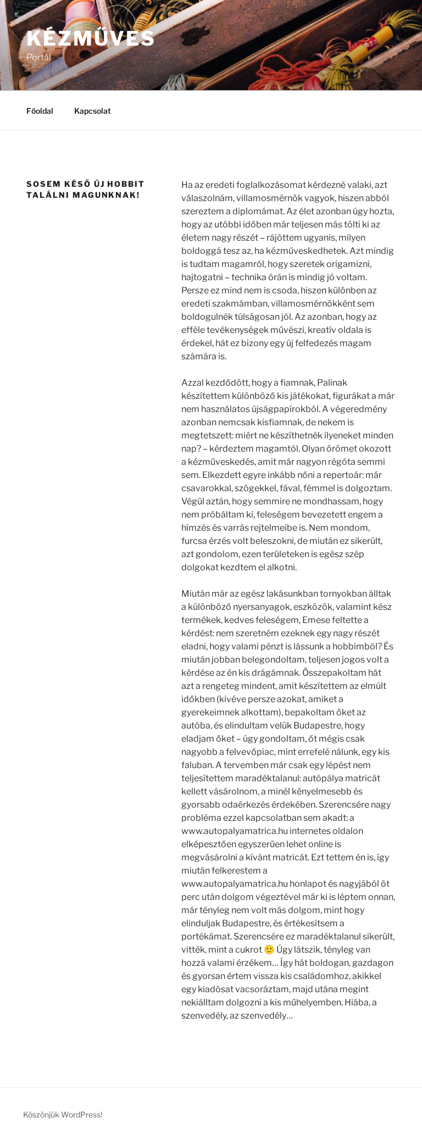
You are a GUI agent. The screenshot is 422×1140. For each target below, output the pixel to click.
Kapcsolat (92, 110)
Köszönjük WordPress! (62, 1114)
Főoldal (39, 110)
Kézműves (91, 38)
